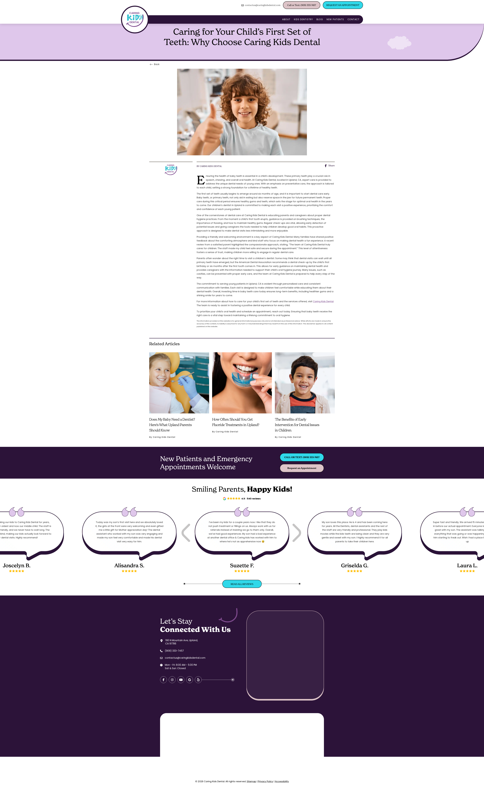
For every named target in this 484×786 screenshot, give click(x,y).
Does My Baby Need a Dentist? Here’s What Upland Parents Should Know (172, 424)
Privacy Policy (265, 781)
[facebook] (163, 679)
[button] (242, 498)
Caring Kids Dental (323, 301)
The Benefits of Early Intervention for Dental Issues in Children (297, 424)
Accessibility (282, 781)
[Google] (180, 679)
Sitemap (251, 781)
